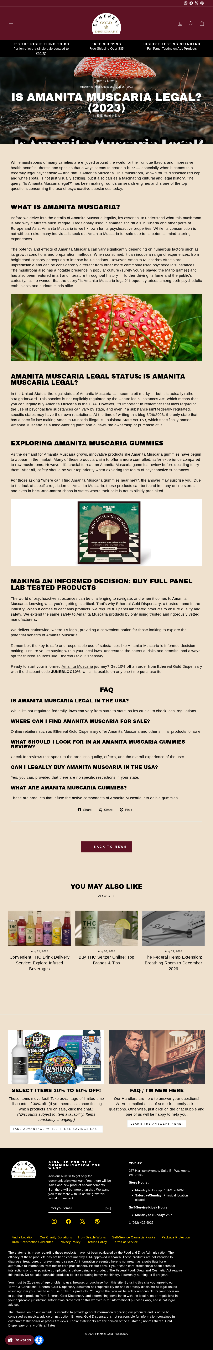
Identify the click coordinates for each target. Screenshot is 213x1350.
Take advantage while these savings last (56, 1128)
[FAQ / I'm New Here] (157, 1057)
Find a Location (22, 1237)
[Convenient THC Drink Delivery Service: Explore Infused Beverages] (39, 928)
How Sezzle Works (92, 1237)
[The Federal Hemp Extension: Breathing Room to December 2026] (173, 928)
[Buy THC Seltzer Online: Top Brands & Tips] (106, 928)
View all (106, 896)
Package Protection (176, 1237)
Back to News (109, 846)
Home (100, 80)
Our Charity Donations (56, 1237)
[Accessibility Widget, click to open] (39, 1340)
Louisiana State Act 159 (125, 420)
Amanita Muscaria (77, 666)
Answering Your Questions (97, 86)
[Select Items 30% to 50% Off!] (56, 1057)
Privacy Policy (70, 1242)
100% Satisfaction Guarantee (32, 1242)
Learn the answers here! (156, 1123)
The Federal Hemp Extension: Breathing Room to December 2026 (173, 963)
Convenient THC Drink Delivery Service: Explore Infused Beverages (39, 963)
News (111, 80)
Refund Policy (97, 1242)
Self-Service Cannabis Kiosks (133, 1237)
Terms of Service (125, 1242)
